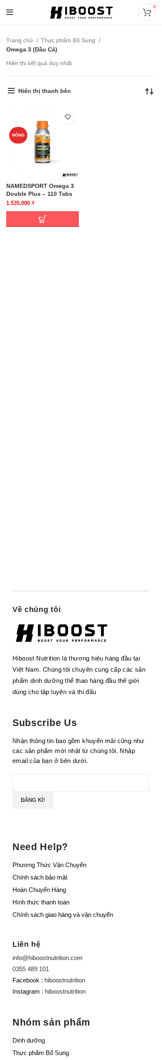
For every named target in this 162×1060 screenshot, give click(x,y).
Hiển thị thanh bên (44, 91)
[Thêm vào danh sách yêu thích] (67, 117)
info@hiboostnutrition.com (47, 957)
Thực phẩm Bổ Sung (69, 40)
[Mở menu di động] (9, 12)
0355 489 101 (30, 968)
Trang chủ (20, 40)
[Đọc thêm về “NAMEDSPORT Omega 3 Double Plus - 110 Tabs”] (42, 219)
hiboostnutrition (64, 980)
